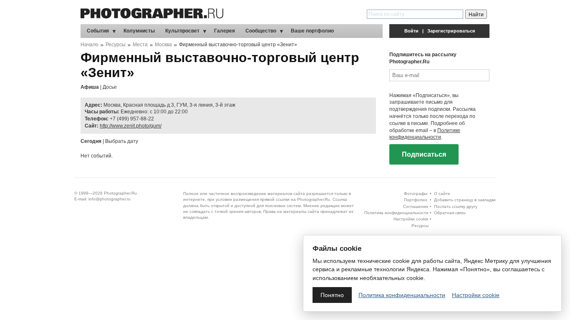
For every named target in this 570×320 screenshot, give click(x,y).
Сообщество (260, 31)
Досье (110, 87)
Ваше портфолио (312, 31)
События (98, 31)
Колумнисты (139, 31)
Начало (89, 45)
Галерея (224, 31)
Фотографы (415, 193)
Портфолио (415, 200)
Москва (163, 45)
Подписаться (424, 154)
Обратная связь (450, 212)
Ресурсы (116, 45)
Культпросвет (182, 31)
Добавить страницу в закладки (465, 200)
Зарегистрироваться (451, 30)
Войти (411, 30)
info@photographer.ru (109, 199)
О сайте (442, 193)
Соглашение (416, 206)
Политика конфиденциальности (396, 212)
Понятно (332, 295)
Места (140, 45)
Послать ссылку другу (455, 206)
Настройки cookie (411, 219)
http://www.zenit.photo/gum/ (130, 126)
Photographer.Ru (120, 193)
